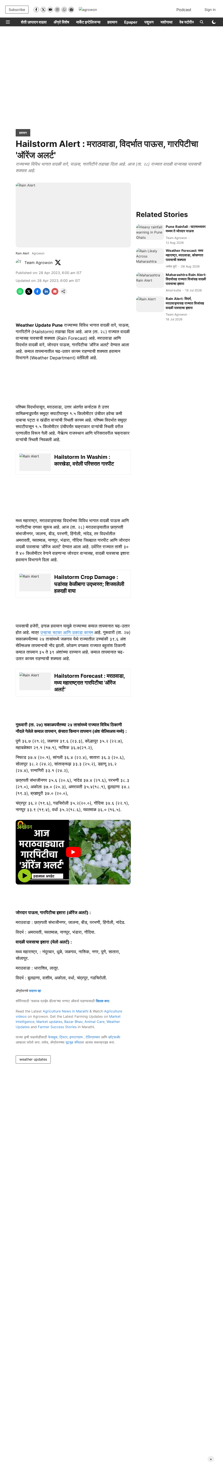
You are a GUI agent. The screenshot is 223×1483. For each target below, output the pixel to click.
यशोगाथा (166, 22)
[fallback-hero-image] (150, 232)
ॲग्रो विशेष (61, 22)
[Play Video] (73, 852)
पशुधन (149, 22)
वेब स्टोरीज (187, 22)
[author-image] (19, 262)
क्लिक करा (102, 1001)
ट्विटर (63, 1037)
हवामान (112, 22)
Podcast (183, 9)
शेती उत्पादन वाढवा (34, 22)
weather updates (33, 1059)
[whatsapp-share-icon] (20, 293)
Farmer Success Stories (57, 1027)
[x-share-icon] (28, 293)
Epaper (130, 22)
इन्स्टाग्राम (76, 1037)
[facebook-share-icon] (37, 293)
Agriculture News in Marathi (65, 1011)
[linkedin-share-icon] (46, 293)
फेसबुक (52, 1037)
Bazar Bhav (73, 1021)
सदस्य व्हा (35, 991)
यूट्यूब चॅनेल (73, 1042)
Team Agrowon (38, 262)
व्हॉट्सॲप (114, 1037)
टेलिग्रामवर (93, 1037)
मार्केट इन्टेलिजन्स (88, 22)
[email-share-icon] (54, 293)
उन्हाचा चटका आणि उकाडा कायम (66, 632)
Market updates (49, 1021)
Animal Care (94, 1021)
